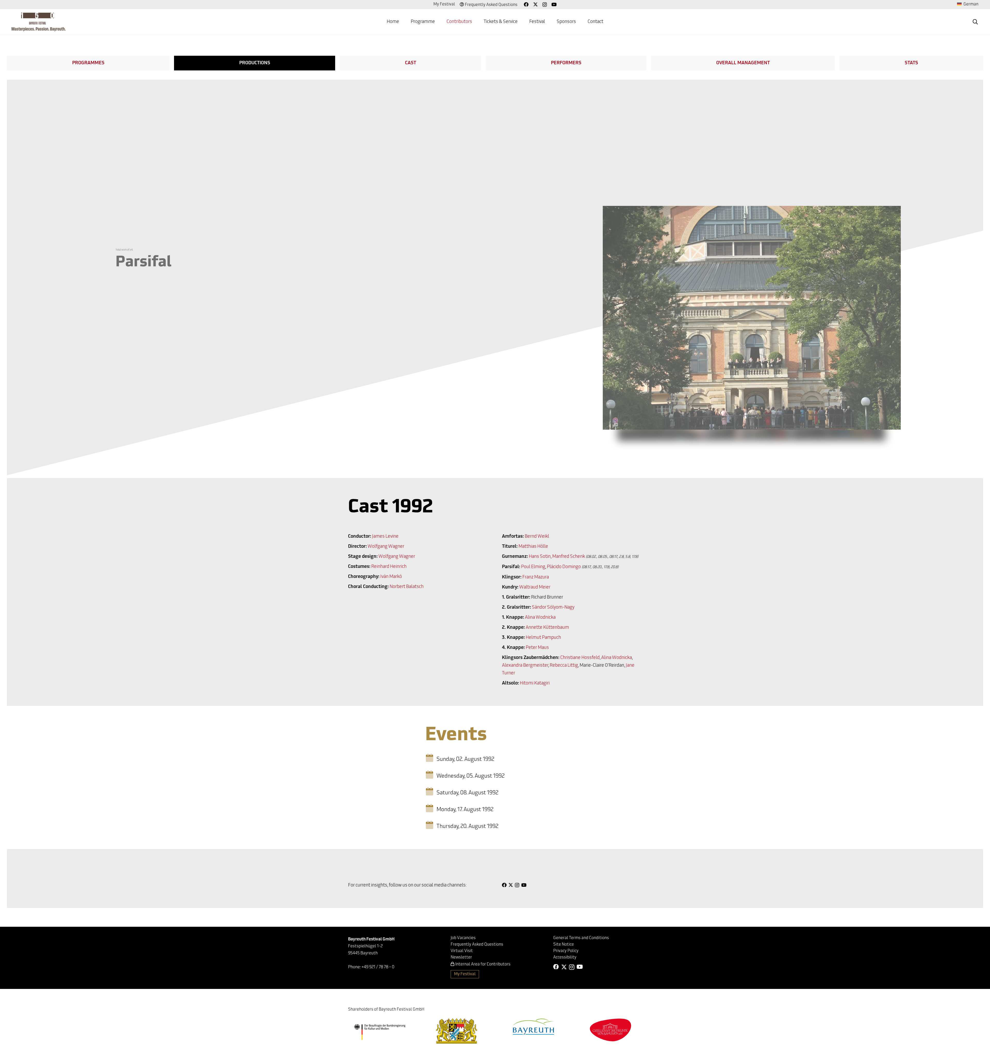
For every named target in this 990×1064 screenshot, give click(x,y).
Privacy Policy (566, 951)
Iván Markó (391, 577)
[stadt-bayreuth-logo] (533, 1026)
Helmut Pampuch (543, 637)
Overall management (743, 63)
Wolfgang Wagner (386, 546)
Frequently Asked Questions (491, 5)
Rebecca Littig (564, 665)
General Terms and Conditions (581, 938)
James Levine (385, 536)
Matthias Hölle (533, 546)
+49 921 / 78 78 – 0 (377, 967)
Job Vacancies (463, 938)
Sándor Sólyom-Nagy (553, 607)
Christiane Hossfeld (580, 658)
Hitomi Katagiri (535, 683)
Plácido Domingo (564, 567)
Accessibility (564, 957)
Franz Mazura (535, 577)
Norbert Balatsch (407, 587)
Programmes (88, 63)
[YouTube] (554, 4)
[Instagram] (544, 4)
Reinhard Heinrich (389, 567)
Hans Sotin (540, 556)
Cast (410, 63)
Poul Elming (533, 567)
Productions (254, 63)
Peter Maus (537, 648)
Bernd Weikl (537, 536)
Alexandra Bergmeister (525, 665)
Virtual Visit (462, 951)
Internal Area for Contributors (482, 964)
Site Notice (563, 944)
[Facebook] (526, 4)
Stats (911, 63)
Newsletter (461, 957)
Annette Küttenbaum (547, 627)
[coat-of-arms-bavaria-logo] (456, 1031)
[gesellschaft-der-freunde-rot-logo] (610, 1030)
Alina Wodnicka (540, 617)
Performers (566, 63)
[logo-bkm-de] (379, 1032)
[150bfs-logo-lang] (38, 22)
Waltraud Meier (534, 587)
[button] (439, 22)
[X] (535, 4)
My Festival (444, 4)
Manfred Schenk (568, 556)
